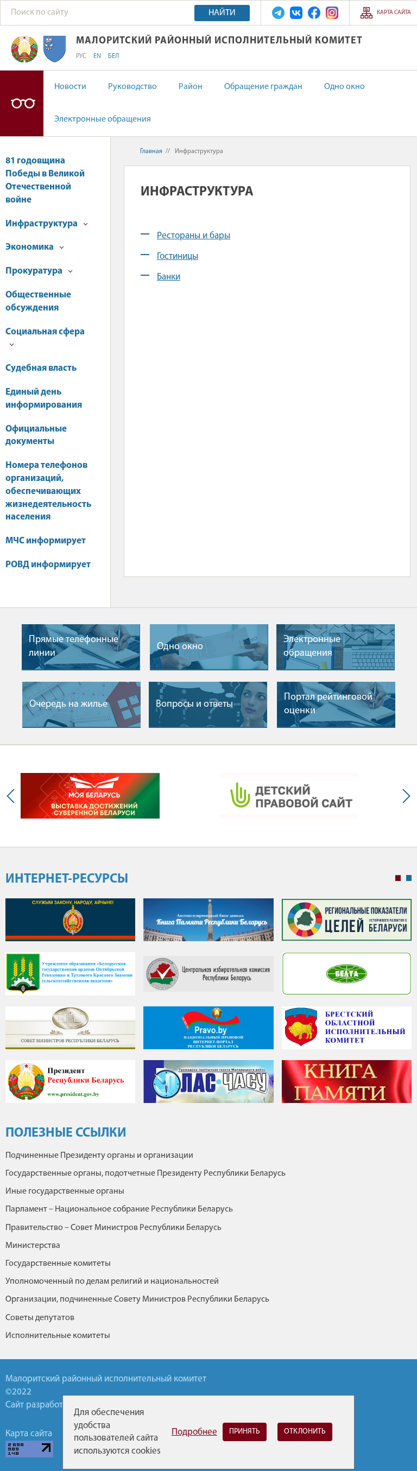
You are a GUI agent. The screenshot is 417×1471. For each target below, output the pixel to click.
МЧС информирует (45, 541)
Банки (168, 277)
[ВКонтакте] (296, 12)
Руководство (132, 87)
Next (403, 796)
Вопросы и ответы (194, 704)
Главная (151, 151)
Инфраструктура (42, 224)
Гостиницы (177, 256)
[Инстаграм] (332, 12)
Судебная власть (41, 368)
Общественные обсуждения (38, 301)
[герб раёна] (54, 49)
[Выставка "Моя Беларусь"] (90, 796)
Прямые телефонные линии (73, 646)
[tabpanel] (208, 1006)
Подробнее (194, 1432)
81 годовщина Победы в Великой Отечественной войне (45, 180)
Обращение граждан (263, 87)
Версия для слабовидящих (21, 103)
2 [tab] (409, 878)
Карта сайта (394, 13)
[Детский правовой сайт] (288, 796)
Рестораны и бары (193, 235)
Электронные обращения (102, 119)
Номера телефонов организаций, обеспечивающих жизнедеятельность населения (48, 491)
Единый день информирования (43, 399)
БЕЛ (113, 56)
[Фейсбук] (314, 12)
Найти (222, 13)
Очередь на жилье (68, 704)
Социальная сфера (45, 332)
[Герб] (24, 49)
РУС (81, 56)
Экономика (30, 247)
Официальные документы (36, 435)
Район (191, 87)
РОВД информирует (48, 564)
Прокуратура (34, 271)
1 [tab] (398, 878)
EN (97, 56)
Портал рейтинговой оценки (328, 704)
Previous (13, 796)
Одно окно (344, 87)
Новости (70, 87)
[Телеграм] (278, 12)
